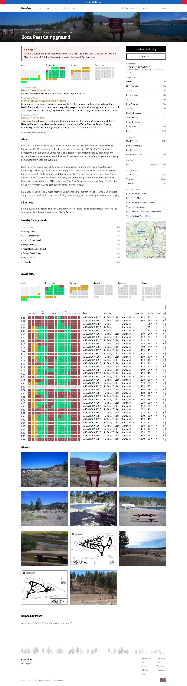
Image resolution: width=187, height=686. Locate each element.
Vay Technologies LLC (42, 680)
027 (23, 400)
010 (23, 344)
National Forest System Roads (35, 90)
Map (39, 8)
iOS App (145, 670)
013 (23, 354)
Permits (47, 8)
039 (23, 439)
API (74, 8)
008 (23, 341)
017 (23, 367)
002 (23, 321)
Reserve (146, 56)
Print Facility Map (133, 198)
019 (23, 373)
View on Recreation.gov (136, 207)
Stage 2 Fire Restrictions (32, 117)
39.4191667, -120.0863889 (138, 67)
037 (23, 432)
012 (23, 350)
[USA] (163, 680)
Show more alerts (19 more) (33, 132)
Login (163, 8)
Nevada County (42, 33)
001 (23, 318)
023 (23, 386)
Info (55, 8)
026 (23, 396)
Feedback (161, 670)
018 (23, 370)
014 (23, 357)
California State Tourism (136, 193)
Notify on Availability (146, 49)
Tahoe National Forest (62, 33)
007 (23, 337)
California (26, 33)
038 (23, 436)
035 (23, 426)
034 (23, 423)
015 (23, 360)
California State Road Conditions (140, 202)
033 (23, 419)
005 (23, 331)
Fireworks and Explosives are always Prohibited (43, 100)
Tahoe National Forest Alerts (138, 216)
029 (23, 406)
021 (23, 380)
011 (23, 347)
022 (23, 383)
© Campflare (26, 680)
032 (23, 416)
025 (23, 393)
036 (23, 429)
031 (23, 413)
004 (23, 327)
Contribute (65, 8)
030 (23, 409)
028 (23, 403)
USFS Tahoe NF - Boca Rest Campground (143, 211)
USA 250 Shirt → (93, 2)
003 (23, 324)
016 (23, 364)
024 (23, 390)
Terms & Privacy (59, 680)
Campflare (26, 8)
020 (23, 377)
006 (23, 334)
